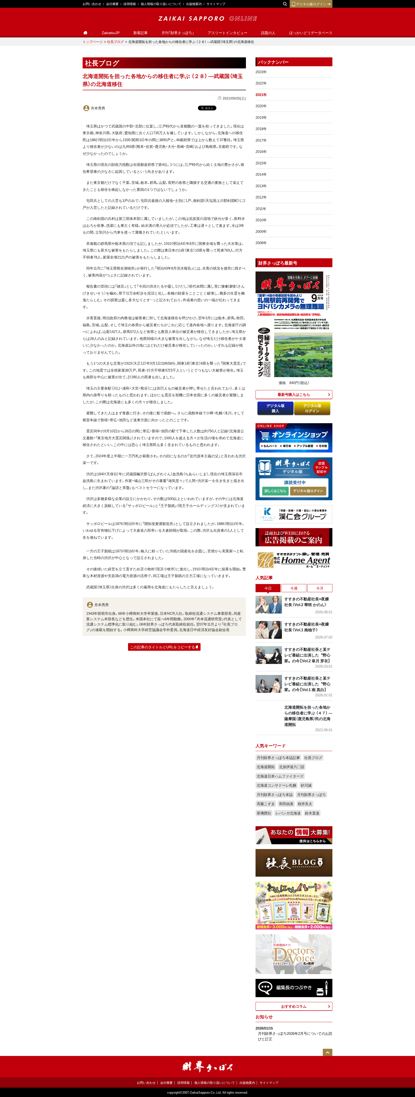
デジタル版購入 (276, 408)
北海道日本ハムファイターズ (280, 776)
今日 (268, 588)
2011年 (261, 208)
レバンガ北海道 (288, 813)
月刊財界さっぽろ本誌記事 (278, 757)
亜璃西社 (264, 813)
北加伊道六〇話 (291, 766)
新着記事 (140, 32)
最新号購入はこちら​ (294, 394)
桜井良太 (305, 803)
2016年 (261, 151)
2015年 (261, 163)
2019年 (261, 117)
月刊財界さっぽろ (311, 794)
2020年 (261, 105)
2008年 (261, 242)
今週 (294, 588)
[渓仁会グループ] (294, 513)
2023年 (261, 71)
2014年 (261, 174)
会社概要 (112, 3)
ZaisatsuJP (111, 32)
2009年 (261, 231)
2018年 (261, 128)
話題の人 (268, 32)
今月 (319, 588)
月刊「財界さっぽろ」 (177, 32)
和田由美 (286, 803)
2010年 (261, 220)
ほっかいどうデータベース (310, 32)
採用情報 (129, 3)
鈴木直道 (312, 813)
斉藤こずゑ (266, 803)
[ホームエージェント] (294, 559)
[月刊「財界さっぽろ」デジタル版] (275, 491)
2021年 (261, 94)
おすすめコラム (293, 1006)
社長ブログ (115, 41)
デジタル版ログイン (311, 3)
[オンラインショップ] (294, 437)
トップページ (93, 41)
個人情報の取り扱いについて (161, 3)
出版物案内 (194, 3)
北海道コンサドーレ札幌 (276, 785)
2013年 (261, 185)
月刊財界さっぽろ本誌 (275, 794)
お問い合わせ (92, 3)
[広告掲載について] (294, 536)
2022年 (261, 83)
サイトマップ (216, 3)
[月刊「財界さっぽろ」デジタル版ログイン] (308, 491)
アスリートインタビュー (227, 32)
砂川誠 (306, 785)
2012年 (261, 197)
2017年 (261, 140)
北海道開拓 (266, 766)
